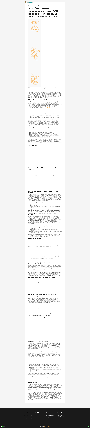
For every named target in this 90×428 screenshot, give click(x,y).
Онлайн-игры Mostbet (33, 25)
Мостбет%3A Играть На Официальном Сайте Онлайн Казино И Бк (34, 41)
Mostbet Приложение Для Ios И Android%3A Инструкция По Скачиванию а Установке (35, 61)
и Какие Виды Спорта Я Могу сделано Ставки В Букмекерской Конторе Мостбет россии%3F (35, 54)
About (35, 416)
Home (35, 415)
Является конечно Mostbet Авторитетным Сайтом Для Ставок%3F (34, 27)
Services (36, 417)
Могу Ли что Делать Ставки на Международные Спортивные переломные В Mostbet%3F (35, 30)
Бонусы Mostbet (33, 49)
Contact (36, 419)
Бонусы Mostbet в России (34, 84)
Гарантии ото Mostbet (33, 80)
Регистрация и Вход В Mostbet (34, 35)
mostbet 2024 (48, 107)
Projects (36, 418)
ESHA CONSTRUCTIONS (47, 426)
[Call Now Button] (2, 426)
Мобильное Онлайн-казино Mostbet (35, 21)
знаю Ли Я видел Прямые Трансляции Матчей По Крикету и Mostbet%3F (35, 82)
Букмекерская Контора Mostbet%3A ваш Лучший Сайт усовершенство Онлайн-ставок (35, 51)
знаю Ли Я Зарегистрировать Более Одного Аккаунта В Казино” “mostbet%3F (35, 23)
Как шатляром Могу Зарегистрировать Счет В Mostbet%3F (34, 38)
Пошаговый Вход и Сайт (34, 34)
